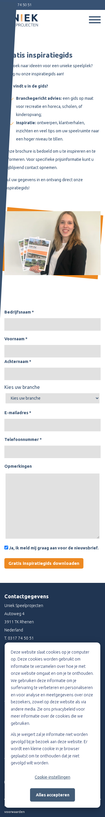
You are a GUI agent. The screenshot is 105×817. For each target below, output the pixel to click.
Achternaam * (17, 361)
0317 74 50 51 (21, 638)
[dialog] (52, 725)
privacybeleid (63, 709)
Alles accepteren (52, 795)
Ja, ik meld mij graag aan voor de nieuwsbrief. (53, 548)
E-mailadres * (17, 412)
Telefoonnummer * (23, 439)
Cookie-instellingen (52, 777)
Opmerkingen (18, 466)
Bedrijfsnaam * (19, 312)
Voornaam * (15, 339)
